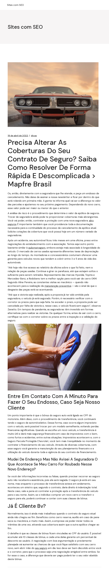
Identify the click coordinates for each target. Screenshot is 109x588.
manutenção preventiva (57, 285)
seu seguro (41, 548)
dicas (34, 135)
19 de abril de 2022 (18, 135)
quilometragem (36, 247)
